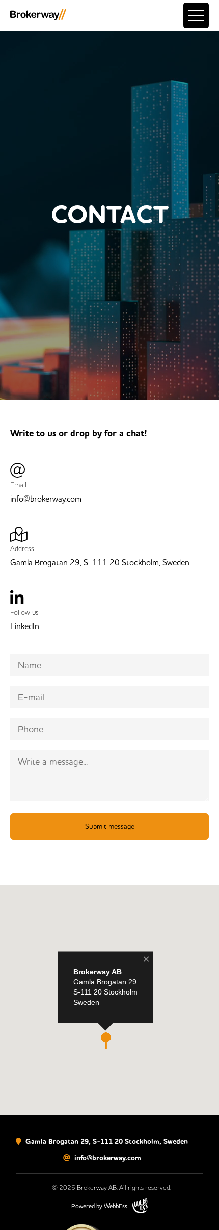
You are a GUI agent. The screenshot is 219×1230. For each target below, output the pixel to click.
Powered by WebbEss (99, 1206)
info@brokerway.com (106, 1158)
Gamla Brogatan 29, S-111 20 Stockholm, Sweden (105, 1141)
